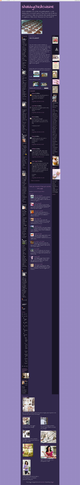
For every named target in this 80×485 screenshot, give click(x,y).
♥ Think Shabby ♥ (24, 39)
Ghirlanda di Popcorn (24, 102)
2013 (25, 314)
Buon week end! (37, 218)
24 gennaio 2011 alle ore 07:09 (38, 157)
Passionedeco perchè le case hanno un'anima (24, 137)
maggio (25, 319)
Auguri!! (26, 363)
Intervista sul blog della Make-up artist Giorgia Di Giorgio (24, 211)
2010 (25, 366)
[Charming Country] (56, 53)
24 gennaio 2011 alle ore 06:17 (38, 144)
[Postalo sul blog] (45, 88)
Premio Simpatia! (37, 203)
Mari (26, 381)
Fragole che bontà (38, 234)
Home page (40, 187)
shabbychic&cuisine (38, 7)
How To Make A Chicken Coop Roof (24, 42)
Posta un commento (35, 180)
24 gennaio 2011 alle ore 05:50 (38, 132)
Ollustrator (42, 482)
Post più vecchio (46, 186)
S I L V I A (24, 300)
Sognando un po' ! (38, 226)
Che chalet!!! (36, 249)
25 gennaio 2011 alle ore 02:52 (38, 178)
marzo (26, 326)
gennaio (25, 335)
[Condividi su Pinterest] (47, 88)
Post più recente (34, 186)
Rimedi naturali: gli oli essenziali (24, 143)
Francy (33, 136)
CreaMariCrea (24, 205)
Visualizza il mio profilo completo (24, 391)
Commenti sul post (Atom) (38, 191)
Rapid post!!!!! (36, 256)
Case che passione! (38, 195)
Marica (33, 117)
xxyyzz (23, 309)
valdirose (24, 71)
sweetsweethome (24, 304)
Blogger (52, 482)
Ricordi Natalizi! (26, 356)
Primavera (26, 352)
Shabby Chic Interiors (24, 171)
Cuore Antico (34, 106)
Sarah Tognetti (35, 161)
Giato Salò (24, 240)
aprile (26, 322)
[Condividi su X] (46, 88)
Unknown (33, 93)
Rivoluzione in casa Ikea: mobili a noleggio (24, 176)
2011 (25, 316)
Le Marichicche (24, 272)
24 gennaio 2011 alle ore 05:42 (38, 112)
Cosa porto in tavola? (38, 211)
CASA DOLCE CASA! (38, 264)
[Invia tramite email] (44, 88)
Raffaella (34, 149)
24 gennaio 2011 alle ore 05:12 (38, 101)
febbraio (25, 330)
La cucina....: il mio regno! (39, 241)
